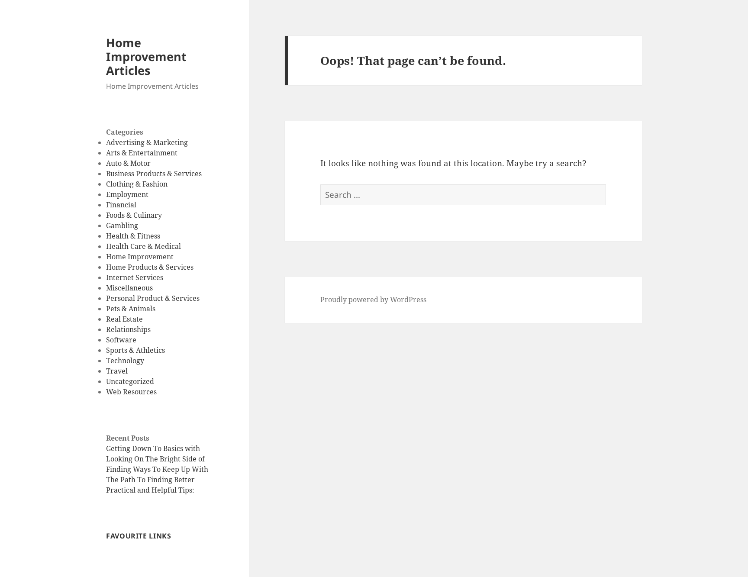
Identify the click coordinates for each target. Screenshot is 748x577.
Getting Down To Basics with (153, 448)
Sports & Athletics (135, 350)
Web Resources (131, 391)
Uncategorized (130, 381)
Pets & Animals (130, 308)
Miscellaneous (129, 288)
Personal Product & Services (153, 298)
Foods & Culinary (134, 215)
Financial (121, 205)
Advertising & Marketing (147, 142)
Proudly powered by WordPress (373, 299)
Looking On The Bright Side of (155, 459)
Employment (127, 194)
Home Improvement (140, 256)
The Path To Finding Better (150, 479)
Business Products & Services (154, 173)
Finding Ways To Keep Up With (157, 469)
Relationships (128, 329)
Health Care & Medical (143, 246)
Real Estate (124, 319)
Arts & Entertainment (141, 153)
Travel (117, 371)
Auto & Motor (128, 163)
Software (121, 340)
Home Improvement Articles (146, 56)
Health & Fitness (133, 236)
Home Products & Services (149, 267)
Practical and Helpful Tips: (150, 490)
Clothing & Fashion (137, 184)
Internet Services (134, 277)
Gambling (122, 225)
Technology (125, 360)
